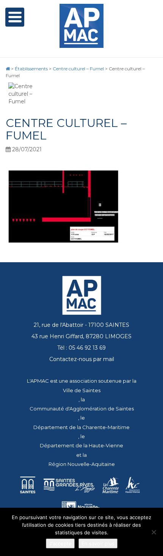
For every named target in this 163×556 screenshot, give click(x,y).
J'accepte (60, 543)
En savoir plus (98, 543)
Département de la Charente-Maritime (81, 427)
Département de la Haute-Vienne (81, 445)
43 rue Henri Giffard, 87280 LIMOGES (81, 336)
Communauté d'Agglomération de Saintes (82, 408)
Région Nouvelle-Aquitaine (82, 464)
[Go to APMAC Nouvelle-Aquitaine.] (8, 68)
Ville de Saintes (81, 390)
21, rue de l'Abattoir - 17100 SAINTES (81, 325)
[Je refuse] (153, 532)
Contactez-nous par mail (81, 359)
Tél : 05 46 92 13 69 (81, 347)
